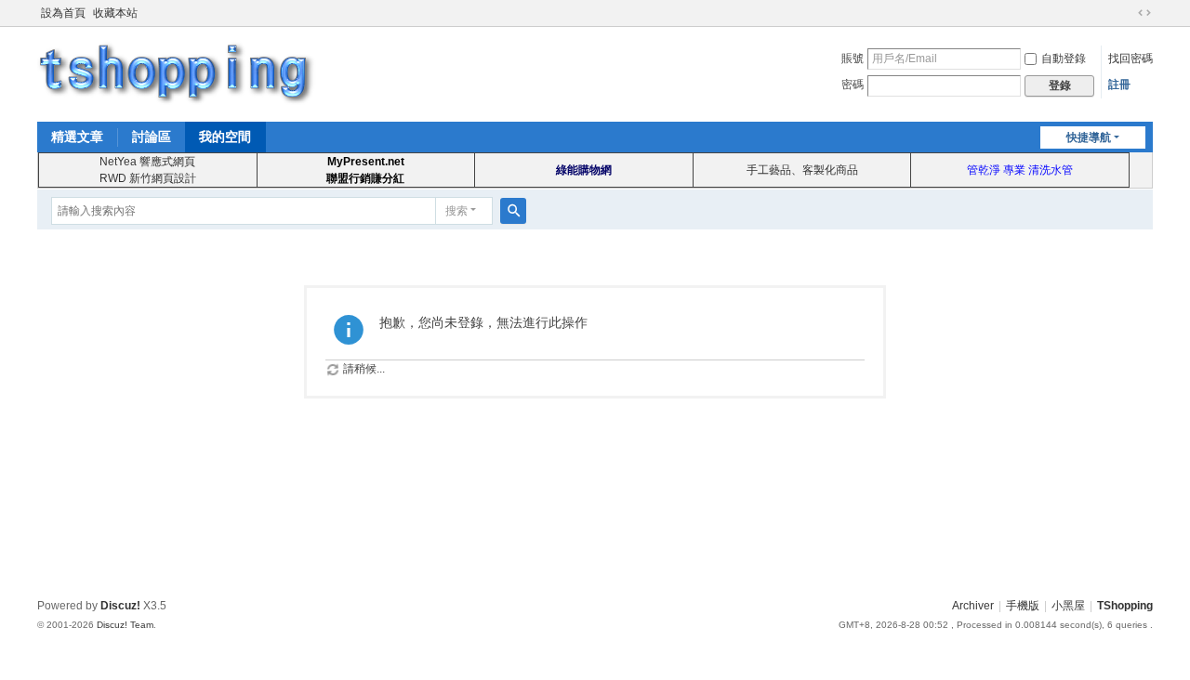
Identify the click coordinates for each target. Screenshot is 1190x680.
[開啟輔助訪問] (1126, 13)
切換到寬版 (1144, 13)
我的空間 (225, 136)
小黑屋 (1068, 605)
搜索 (456, 210)
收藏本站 (115, 13)
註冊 (1119, 84)
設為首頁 (63, 13)
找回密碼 (1130, 58)
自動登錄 (1063, 58)
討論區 (151, 136)
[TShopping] (176, 72)
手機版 (1022, 605)
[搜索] (513, 211)
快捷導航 (1088, 137)
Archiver (973, 605)
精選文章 (77, 136)
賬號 (852, 58)
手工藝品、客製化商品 (802, 170)
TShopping (1125, 605)
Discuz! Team (125, 625)
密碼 (852, 84)
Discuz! (120, 605)
